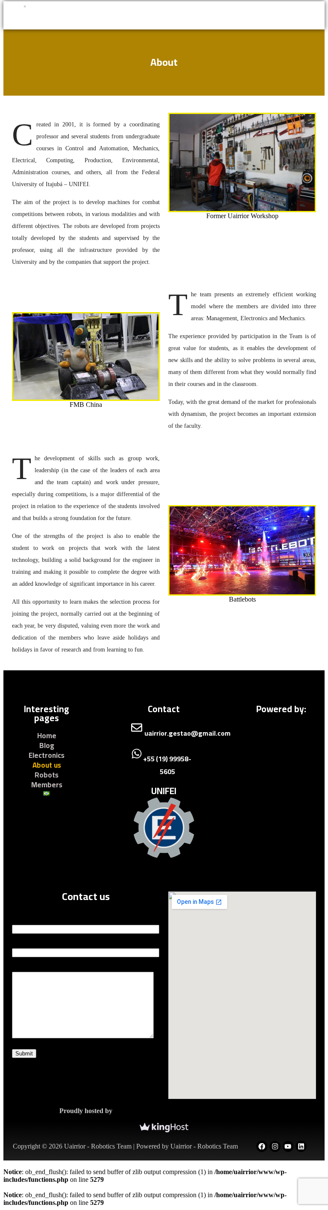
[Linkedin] (301, 1146)
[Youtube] (288, 1146)
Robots (47, 775)
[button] (162, 15)
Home (46, 736)
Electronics (46, 755)
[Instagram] (275, 1146)
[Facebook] (261, 1146)
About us (46, 765)
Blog (46, 746)
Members (46, 785)
